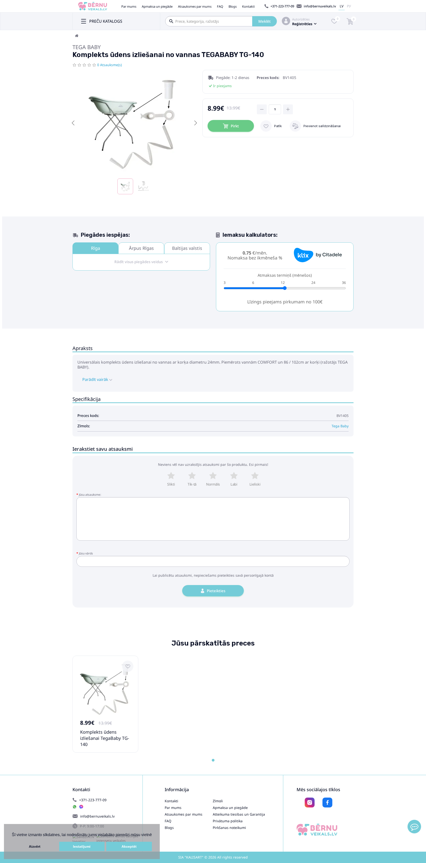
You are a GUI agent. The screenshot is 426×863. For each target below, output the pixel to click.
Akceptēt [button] (129, 846)
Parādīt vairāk (95, 379)
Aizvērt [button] (34, 846)
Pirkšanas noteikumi (229, 827)
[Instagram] (310, 802)
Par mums (128, 6)
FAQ (220, 6)
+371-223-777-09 (282, 6)
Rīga (95, 248)
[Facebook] (327, 802)
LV (341, 6)
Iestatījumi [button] (81, 846)
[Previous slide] (73, 123)
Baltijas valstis (187, 248)
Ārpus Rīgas (141, 248)
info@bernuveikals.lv (320, 6)
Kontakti (248, 6)
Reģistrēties (302, 23)
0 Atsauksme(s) (109, 64)
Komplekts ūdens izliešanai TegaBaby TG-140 (104, 738)
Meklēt (264, 21)
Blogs (233, 6)
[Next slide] (195, 123)
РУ (349, 6)
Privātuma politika (228, 821)
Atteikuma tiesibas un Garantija (239, 814)
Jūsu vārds (86, 553)
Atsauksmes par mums (195, 6)
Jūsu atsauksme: (90, 494)
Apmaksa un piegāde (157, 6)
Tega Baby (86, 47)
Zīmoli (218, 801)
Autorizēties (301, 19)
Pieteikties (216, 590)
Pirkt (235, 125)
